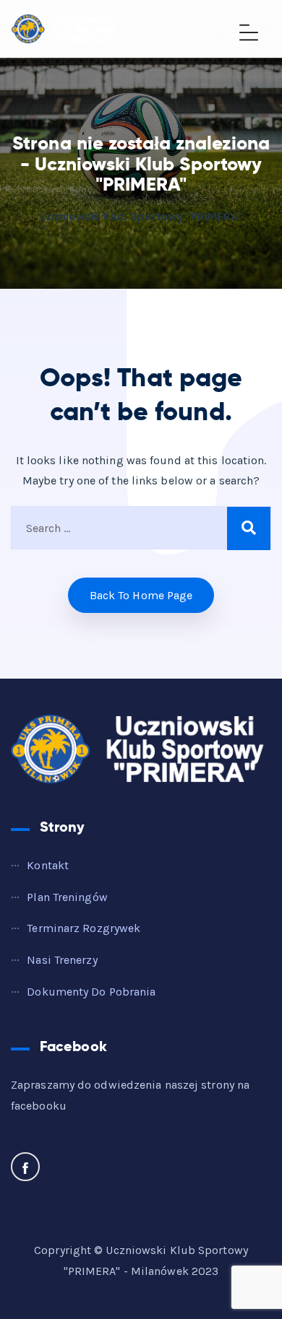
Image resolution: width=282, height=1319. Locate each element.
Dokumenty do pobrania (91, 991)
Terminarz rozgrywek (83, 928)
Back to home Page (141, 595)
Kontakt (48, 865)
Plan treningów (67, 897)
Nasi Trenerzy (62, 960)
